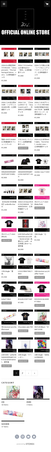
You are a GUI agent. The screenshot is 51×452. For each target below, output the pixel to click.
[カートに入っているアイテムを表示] (47, 4)
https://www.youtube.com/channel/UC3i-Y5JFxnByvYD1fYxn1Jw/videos (28, 437)
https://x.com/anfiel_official (17, 437)
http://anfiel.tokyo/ (34, 437)
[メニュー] (4, 4)
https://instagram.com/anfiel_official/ (23, 437)
